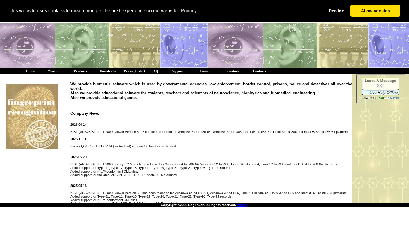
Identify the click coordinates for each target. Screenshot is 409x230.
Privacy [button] (189, 10)
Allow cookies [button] (375, 10)
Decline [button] (336, 10)
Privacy (242, 205)
